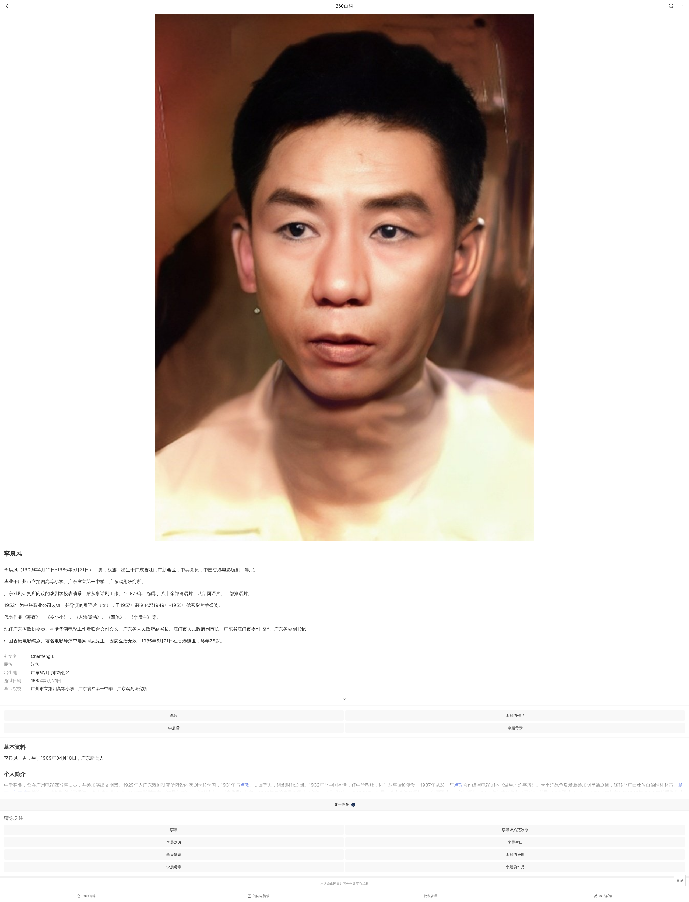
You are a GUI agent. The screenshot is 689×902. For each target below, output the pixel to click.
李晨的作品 (515, 715)
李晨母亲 (515, 727)
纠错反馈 (605, 896)
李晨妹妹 (173, 854)
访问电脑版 (261, 896)
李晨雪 (174, 727)
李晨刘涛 (173, 842)
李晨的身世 (515, 854)
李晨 (174, 715)
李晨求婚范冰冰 (515, 829)
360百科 (344, 6)
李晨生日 (515, 842)
